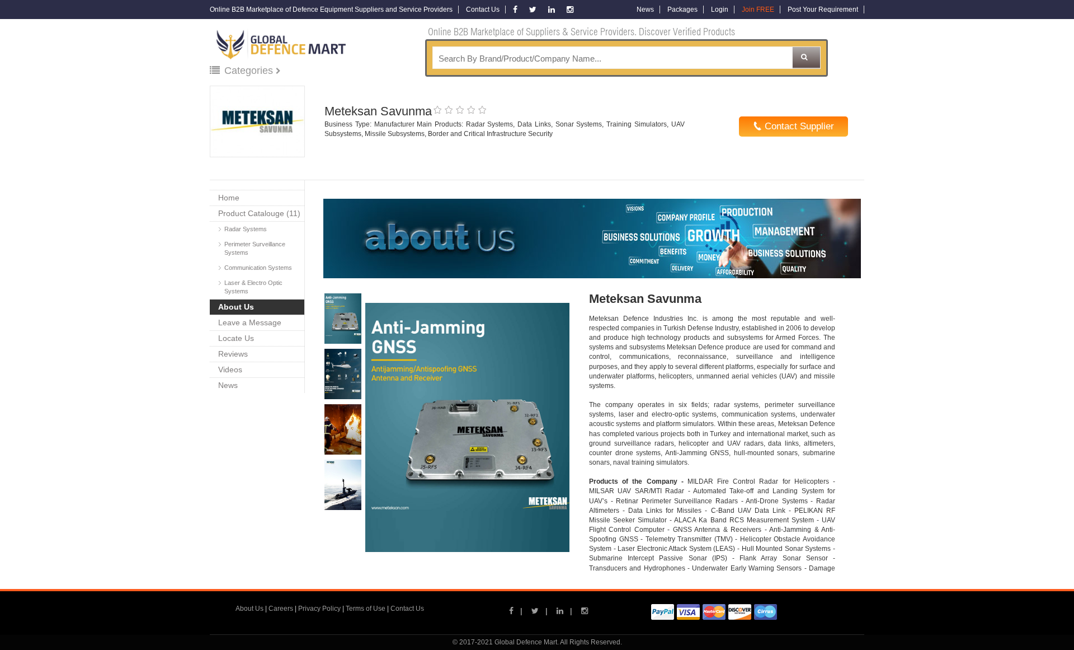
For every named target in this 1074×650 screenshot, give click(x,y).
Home (228, 197)
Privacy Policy (319, 608)
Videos (230, 369)
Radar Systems (245, 229)
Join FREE (758, 9)
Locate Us (236, 338)
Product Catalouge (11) (259, 213)
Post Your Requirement (823, 9)
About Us (236, 306)
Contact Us (483, 9)
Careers (280, 608)
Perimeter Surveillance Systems (254, 248)
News (645, 9)
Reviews (233, 353)
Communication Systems (258, 267)
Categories (250, 70)
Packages (682, 9)
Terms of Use (365, 608)
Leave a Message (249, 322)
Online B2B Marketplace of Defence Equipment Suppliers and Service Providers (331, 9)
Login (719, 9)
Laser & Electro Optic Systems (253, 286)
